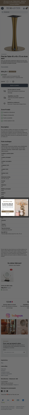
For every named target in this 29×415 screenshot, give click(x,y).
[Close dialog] (27, 200)
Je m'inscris (7, 211)
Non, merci (7, 213)
